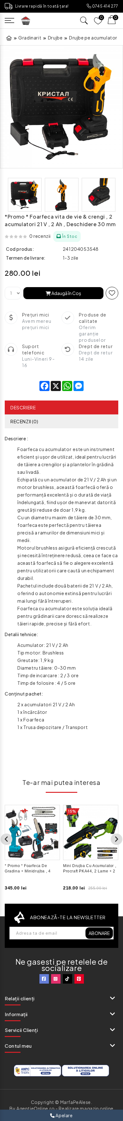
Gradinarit (29, 37)
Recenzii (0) (24, 421)
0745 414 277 (104, 6)
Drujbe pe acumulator (93, 37)
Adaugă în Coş (66, 293)
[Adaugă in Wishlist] (112, 293)
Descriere (23, 407)
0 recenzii (40, 236)
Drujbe (55, 37)
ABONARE (99, 933)
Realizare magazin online (86, 1108)
